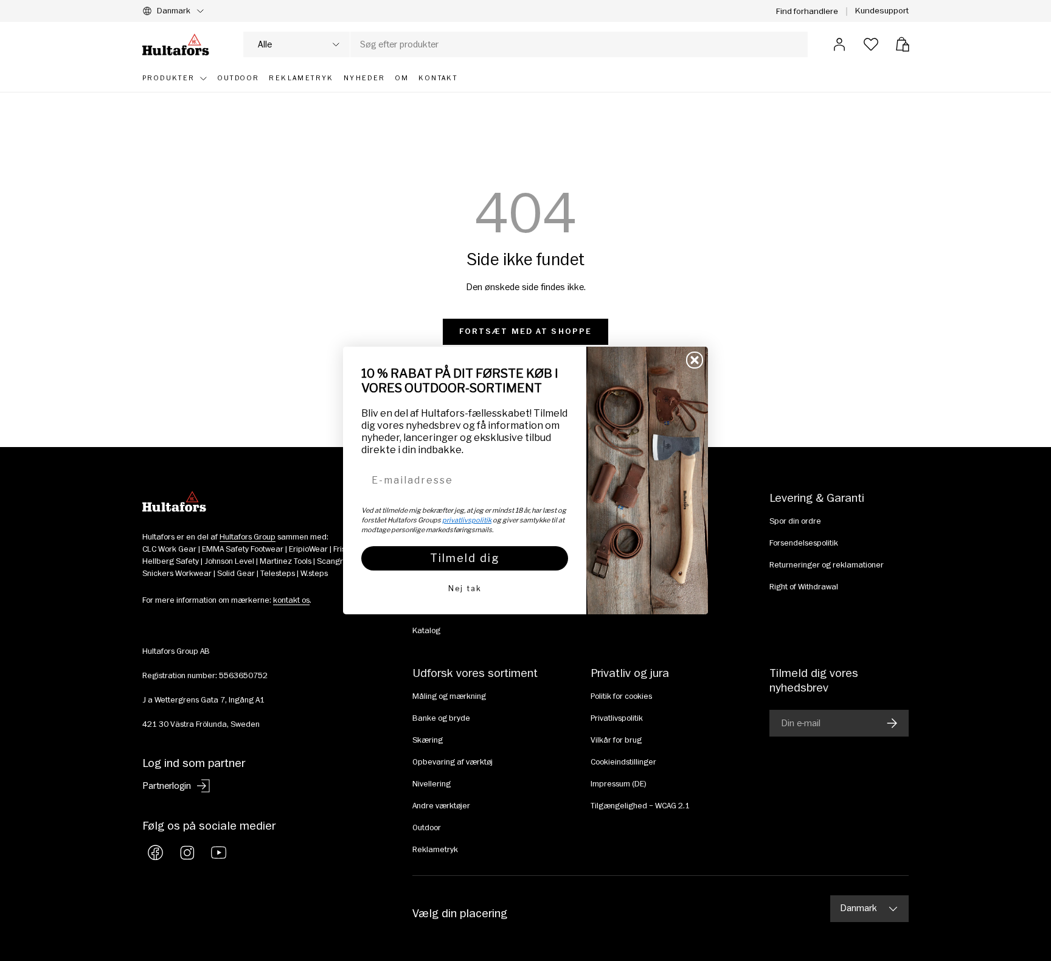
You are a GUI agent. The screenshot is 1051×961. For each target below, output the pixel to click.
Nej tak (465, 588)
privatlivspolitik (466, 520)
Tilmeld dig (465, 558)
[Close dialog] (694, 360)
